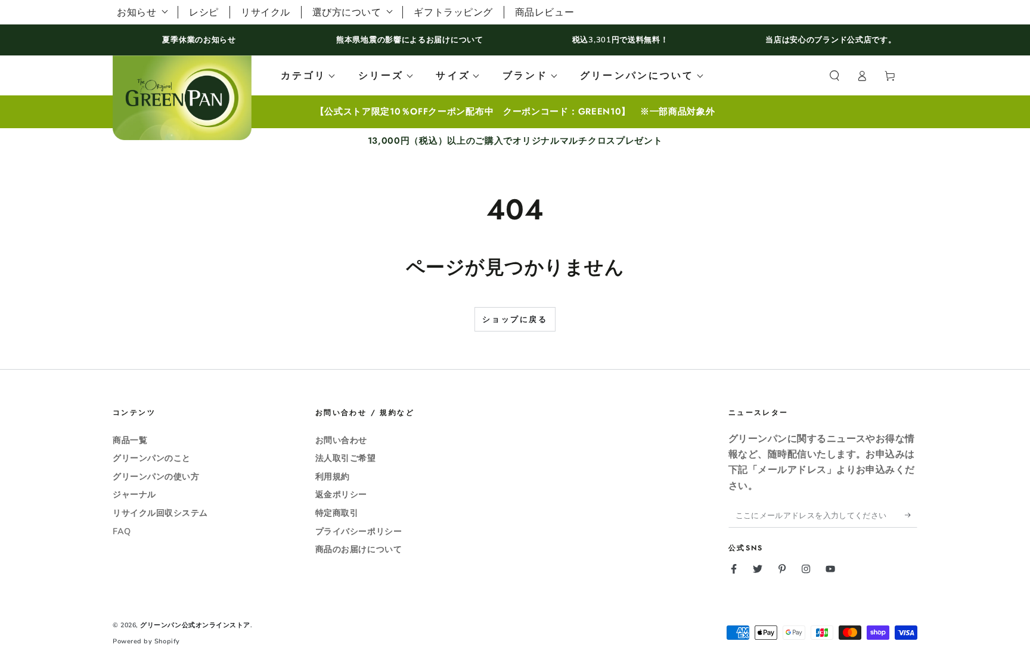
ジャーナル (134, 494)
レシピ (204, 12)
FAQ (122, 531)
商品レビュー (544, 12)
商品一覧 (130, 440)
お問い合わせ (341, 440)
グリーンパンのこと (152, 458)
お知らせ (136, 12)
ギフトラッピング (453, 12)
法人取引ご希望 (345, 458)
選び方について (346, 12)
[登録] (911, 515)
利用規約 (332, 476)
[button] (834, 76)
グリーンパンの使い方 (156, 476)
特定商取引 (337, 513)
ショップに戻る (514, 319)
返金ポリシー (341, 494)
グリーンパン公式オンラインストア (195, 625)
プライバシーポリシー (358, 531)
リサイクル (265, 12)
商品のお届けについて (358, 549)
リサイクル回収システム (160, 513)
